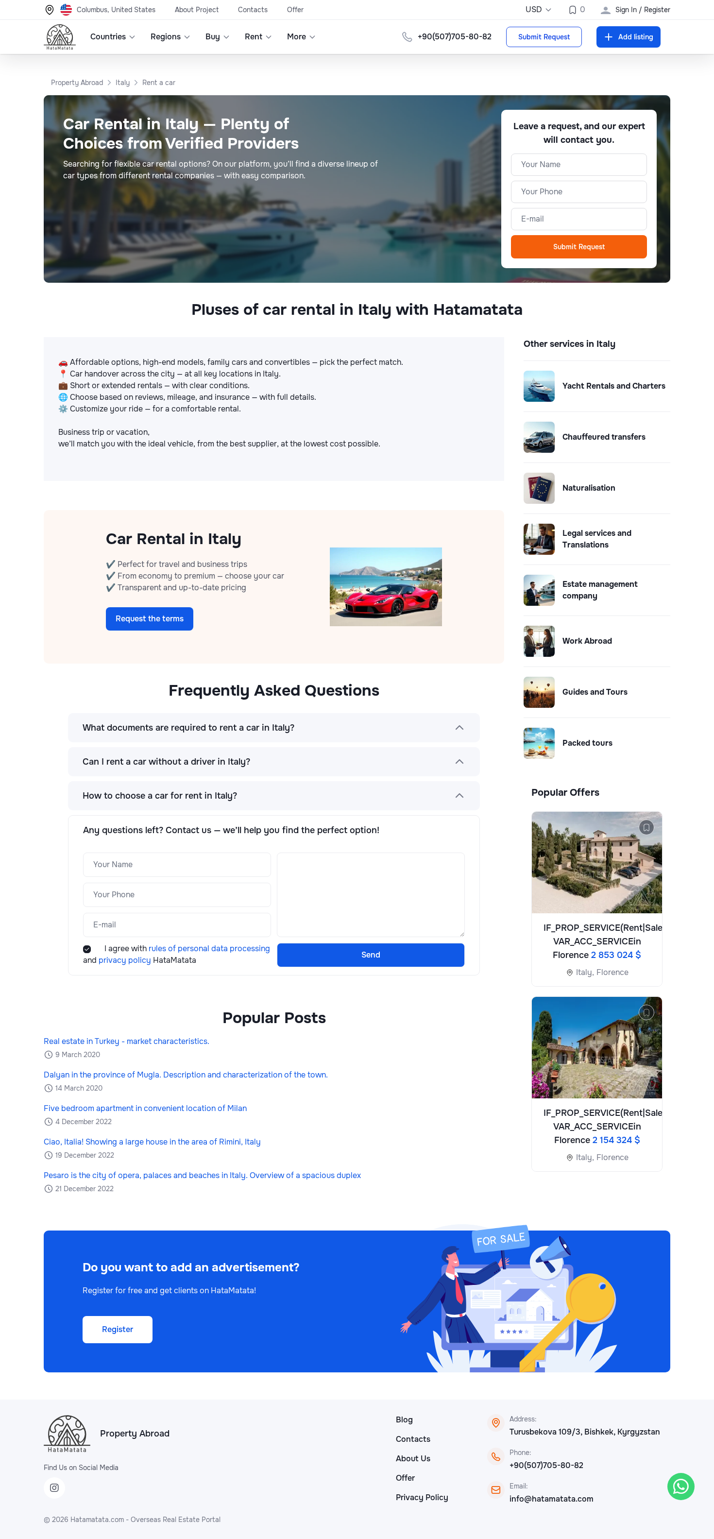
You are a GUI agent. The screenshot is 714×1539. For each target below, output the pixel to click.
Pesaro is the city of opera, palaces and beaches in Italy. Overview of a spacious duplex (202, 1175)
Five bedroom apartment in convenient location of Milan (145, 1108)
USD (534, 9)
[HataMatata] (67, 1433)
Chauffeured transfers (604, 437)
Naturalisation (588, 488)
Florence (612, 972)
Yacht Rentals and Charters (613, 386)
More (296, 37)
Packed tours (587, 743)
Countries (108, 37)
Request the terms (150, 619)
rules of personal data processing (209, 948)
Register (117, 1329)
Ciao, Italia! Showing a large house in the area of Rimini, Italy (152, 1142)
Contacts (253, 9)
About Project (197, 9)
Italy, (585, 972)
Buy (212, 37)
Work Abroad (587, 641)
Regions (166, 37)
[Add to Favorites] (646, 827)
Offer (295, 9)
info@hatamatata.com (552, 1499)
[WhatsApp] (681, 1486)
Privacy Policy (422, 1497)
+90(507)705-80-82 (546, 1465)
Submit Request (544, 37)
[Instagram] (54, 1488)
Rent (253, 37)
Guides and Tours (595, 692)
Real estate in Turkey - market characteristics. (126, 1041)
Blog (404, 1420)
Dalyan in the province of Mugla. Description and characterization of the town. (186, 1075)
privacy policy (126, 960)
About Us (413, 1459)
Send (370, 955)
